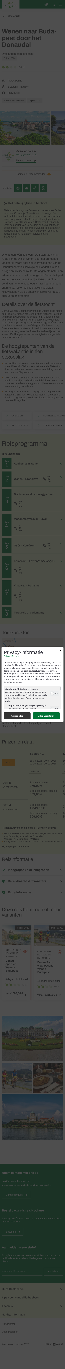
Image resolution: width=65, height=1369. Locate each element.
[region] (32, 697)
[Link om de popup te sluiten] (60, 651)
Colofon (7, 656)
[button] (52, 693)
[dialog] (32, 684)
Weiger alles (17, 716)
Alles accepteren (46, 716)
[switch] (55, 693)
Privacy (15, 656)
